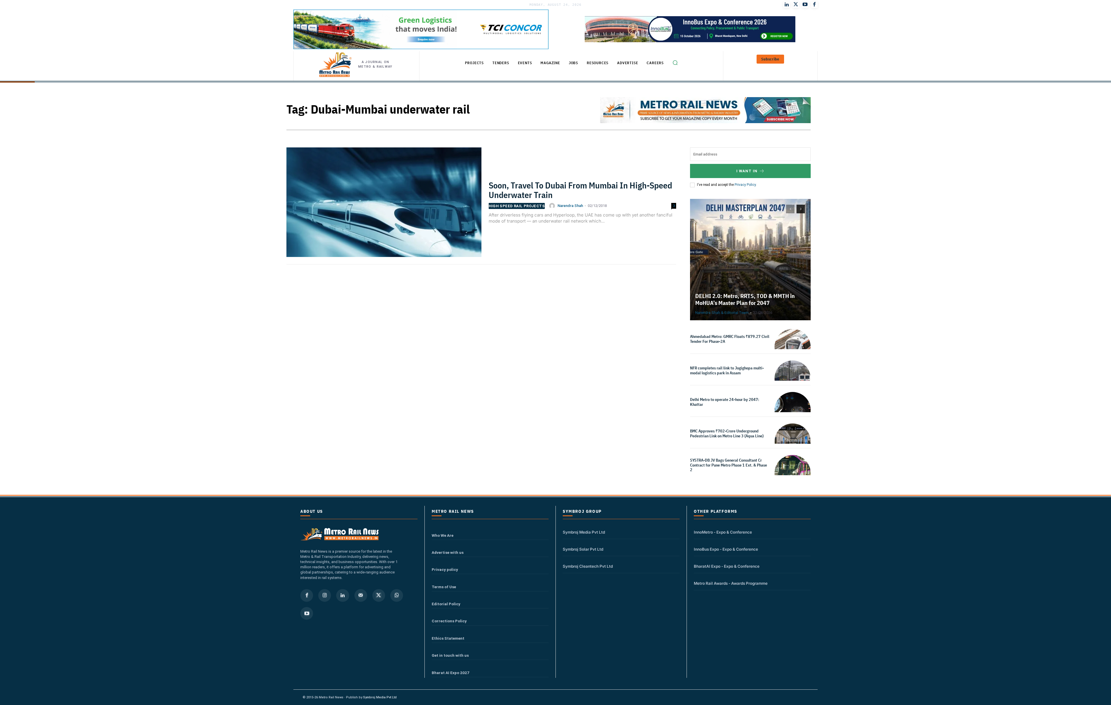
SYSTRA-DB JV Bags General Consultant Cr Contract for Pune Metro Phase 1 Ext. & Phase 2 (728, 465)
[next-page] (801, 209)
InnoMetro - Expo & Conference (723, 532)
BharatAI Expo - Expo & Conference (726, 566)
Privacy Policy (745, 185)
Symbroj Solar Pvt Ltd (583, 549)
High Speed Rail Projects (517, 206)
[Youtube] (805, 4)
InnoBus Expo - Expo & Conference (726, 549)
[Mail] (360, 595)
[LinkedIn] (786, 4)
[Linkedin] (342, 595)
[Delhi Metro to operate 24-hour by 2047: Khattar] (793, 410)
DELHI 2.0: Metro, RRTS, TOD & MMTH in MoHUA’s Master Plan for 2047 (745, 299)
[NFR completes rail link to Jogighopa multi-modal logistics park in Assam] (793, 378)
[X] (378, 595)
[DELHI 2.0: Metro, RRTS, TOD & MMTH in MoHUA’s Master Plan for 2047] (750, 259)
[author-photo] (553, 206)
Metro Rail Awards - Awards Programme (731, 583)
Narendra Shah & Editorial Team (721, 312)
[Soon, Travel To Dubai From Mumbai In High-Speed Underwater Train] (383, 205)
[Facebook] (814, 4)
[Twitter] (796, 4)
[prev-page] (790, 209)
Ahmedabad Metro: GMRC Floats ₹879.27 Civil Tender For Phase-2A (729, 339)
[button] (674, 62)
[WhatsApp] (396, 595)
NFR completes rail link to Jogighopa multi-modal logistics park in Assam (727, 370)
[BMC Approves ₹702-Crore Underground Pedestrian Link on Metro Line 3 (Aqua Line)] (793, 441)
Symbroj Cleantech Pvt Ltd (588, 566)
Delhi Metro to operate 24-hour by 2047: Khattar (724, 402)
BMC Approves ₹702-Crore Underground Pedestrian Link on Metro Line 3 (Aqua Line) (727, 433)
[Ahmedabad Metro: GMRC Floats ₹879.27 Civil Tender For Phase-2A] (793, 347)
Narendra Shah (570, 205)
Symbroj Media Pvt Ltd (584, 532)
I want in (746, 171)
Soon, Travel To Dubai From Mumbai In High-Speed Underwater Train (580, 190)
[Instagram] (324, 595)
